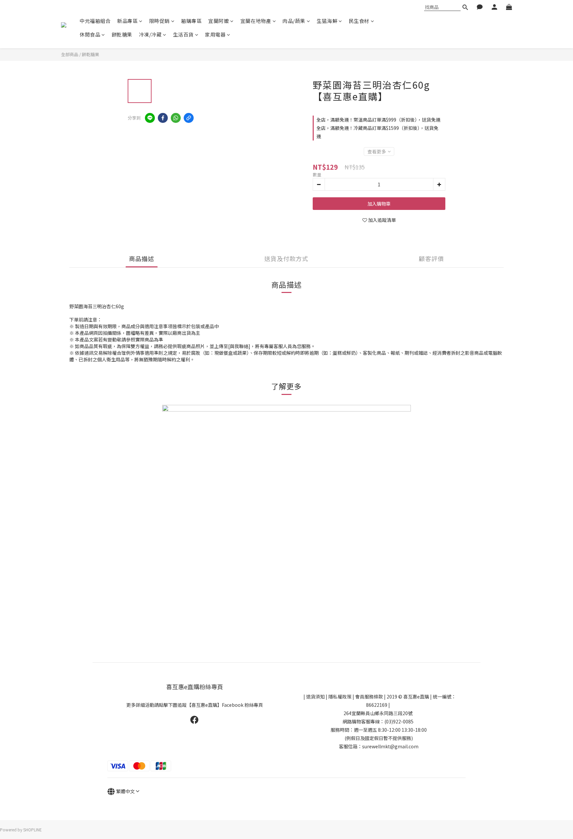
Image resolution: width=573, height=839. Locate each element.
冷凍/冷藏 (150, 34)
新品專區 (127, 20)
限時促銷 (159, 20)
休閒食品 (90, 34)
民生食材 (359, 20)
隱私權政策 (339, 696)
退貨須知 (315, 696)
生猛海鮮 (327, 20)
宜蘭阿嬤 (218, 20)
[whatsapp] (176, 118)
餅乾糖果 (122, 34)
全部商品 (69, 54)
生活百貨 (183, 34)
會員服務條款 (369, 696)
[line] (150, 118)
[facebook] (163, 118)
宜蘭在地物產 (255, 20)
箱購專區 (191, 20)
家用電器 (215, 34)
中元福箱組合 (95, 20)
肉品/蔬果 (294, 20)
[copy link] (189, 118)
